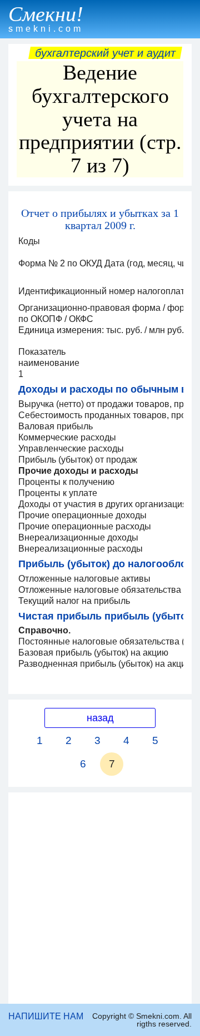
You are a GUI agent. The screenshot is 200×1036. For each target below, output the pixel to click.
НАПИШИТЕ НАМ (45, 1016)
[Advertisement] (100, 898)
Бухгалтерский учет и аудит (105, 53)
